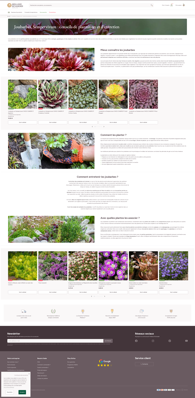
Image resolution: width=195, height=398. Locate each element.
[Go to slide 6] (101, 296)
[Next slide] (104, 126)
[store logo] (15, 5)
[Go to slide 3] (98, 126)
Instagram (153, 341)
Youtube (186, 341)
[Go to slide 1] (95, 126)
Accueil (8, 16)
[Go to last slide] (92, 126)
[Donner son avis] (100, 363)
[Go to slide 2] (96, 126)
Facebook (136, 341)
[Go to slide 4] (99, 126)
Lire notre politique (9, 387)
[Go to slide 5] (101, 126)
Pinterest (169, 341)
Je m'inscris (108, 341)
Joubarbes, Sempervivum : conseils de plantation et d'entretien (24, 16)
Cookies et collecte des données (38, 389)
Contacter (145, 364)
